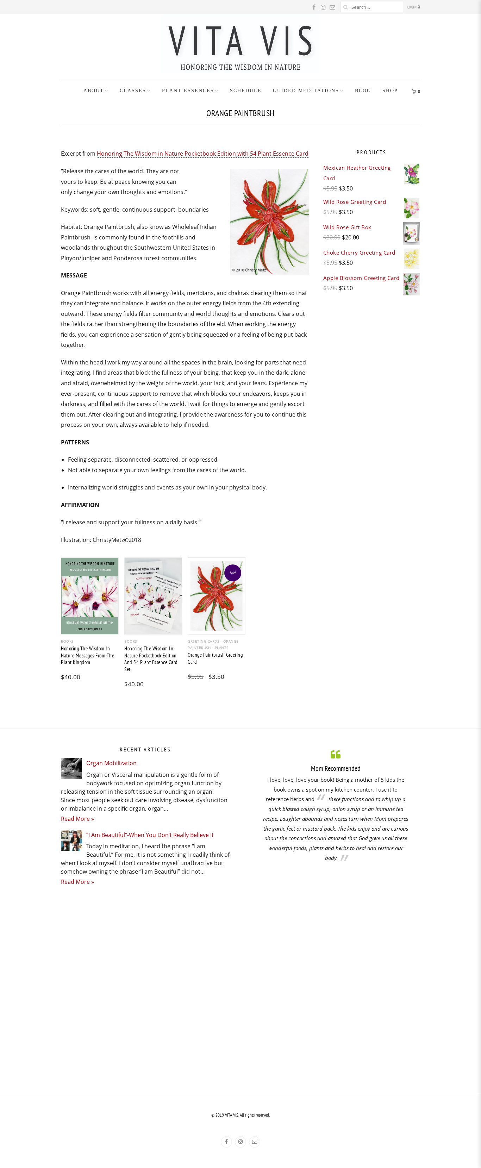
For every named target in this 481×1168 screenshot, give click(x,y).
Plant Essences (188, 90)
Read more (90, 628)
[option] (335, 805)
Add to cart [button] (153, 628)
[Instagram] (240, 1142)
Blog (363, 90)
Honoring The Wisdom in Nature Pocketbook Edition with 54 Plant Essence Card (202, 153)
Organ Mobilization (111, 763)
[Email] (254, 1142)
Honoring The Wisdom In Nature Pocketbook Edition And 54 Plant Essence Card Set (151, 659)
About (93, 90)
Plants (222, 647)
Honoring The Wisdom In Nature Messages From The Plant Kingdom (87, 655)
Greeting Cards (203, 641)
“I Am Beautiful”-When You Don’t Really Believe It (150, 835)
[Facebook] (226, 1142)
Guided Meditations (306, 90)
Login (412, 7)
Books (67, 641)
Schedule (246, 90)
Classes (133, 90)
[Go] (346, 7)
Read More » (77, 819)
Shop (390, 90)
